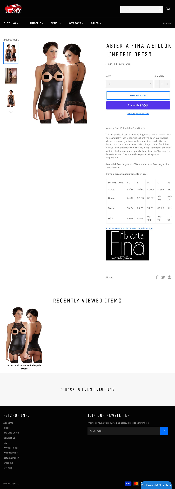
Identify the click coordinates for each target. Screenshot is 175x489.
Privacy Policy (10, 447)
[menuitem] (11, 23)
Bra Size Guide (11, 432)
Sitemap (7, 467)
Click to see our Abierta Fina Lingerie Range (129, 228)
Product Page (10, 452)
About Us (8, 422)
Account (167, 23)
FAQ (5, 442)
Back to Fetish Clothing (89, 389)
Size (108, 76)
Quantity (159, 76)
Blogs (6, 427)
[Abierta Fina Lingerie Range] (127, 259)
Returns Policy (11, 457)
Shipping (8, 462)
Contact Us (9, 437)
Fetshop (14, 484)
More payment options (138, 113)
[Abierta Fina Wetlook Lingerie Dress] (24, 335)
